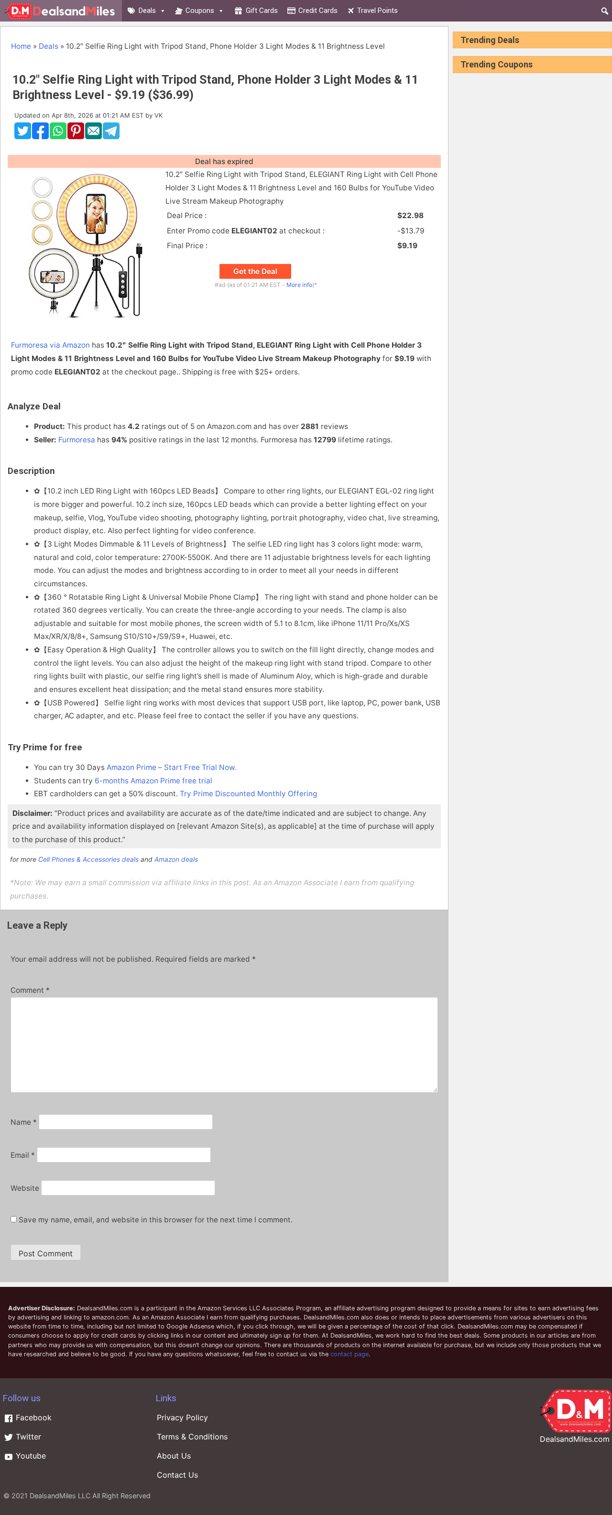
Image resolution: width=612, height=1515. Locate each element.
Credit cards (318, 10)
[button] (605, 11)
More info (299, 284)
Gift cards (262, 10)
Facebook (32, 1417)
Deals (147, 10)
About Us (174, 1455)
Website (25, 1188)
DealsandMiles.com (575, 1439)
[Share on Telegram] (111, 137)
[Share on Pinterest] (75, 137)
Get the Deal (255, 271)
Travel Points (377, 10)
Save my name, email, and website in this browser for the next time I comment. (156, 1219)
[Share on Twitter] (22, 137)
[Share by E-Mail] (93, 137)
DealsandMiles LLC (60, 1496)
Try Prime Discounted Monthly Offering (248, 793)
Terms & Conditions (192, 1436)
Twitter (27, 1436)
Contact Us (177, 1475)
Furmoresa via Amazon (50, 345)
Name (24, 1122)
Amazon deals (176, 859)
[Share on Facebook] (40, 137)
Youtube (29, 1455)
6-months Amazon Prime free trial (153, 780)
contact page (349, 1354)
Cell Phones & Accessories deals (88, 859)
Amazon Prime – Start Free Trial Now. (171, 767)
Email (23, 1155)
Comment (30, 990)
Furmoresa (76, 439)
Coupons (200, 10)
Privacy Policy (182, 1417)
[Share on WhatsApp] (58, 137)
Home (21, 46)
